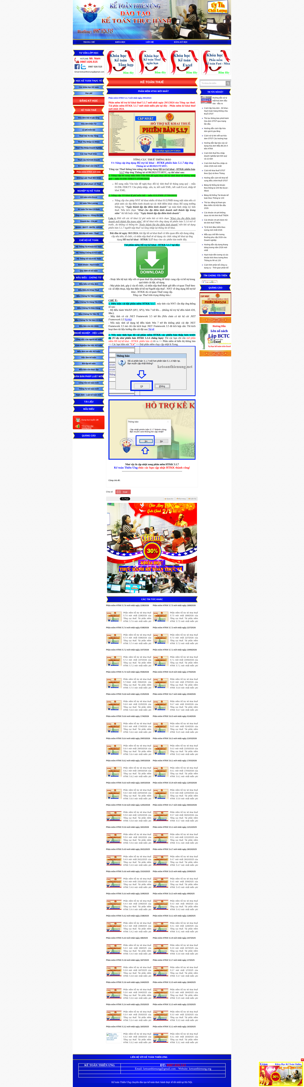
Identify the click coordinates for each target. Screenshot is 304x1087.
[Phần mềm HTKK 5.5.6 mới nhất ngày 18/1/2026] (114, 838)
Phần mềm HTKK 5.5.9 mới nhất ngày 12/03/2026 (175, 783)
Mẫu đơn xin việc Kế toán (88, 351)
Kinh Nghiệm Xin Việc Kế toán (88, 345)
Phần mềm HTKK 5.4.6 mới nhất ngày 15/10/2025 (128, 871)
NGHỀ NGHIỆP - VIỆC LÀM (89, 333)
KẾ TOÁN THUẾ (88, 110)
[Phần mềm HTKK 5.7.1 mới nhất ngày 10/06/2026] (161, 661)
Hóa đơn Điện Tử (88, 124)
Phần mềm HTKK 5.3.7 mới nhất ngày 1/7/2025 (174, 960)
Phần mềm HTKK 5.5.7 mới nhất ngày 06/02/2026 (175, 805)
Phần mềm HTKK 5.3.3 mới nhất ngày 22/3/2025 (174, 1004)
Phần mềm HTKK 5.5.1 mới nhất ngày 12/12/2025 (175, 827)
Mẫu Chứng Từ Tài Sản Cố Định (89, 320)
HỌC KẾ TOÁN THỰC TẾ (89, 80)
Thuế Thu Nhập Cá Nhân (89, 142)
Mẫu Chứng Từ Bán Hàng (88, 308)
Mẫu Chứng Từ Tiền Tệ (89, 314)
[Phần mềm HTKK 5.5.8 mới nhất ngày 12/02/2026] (114, 816)
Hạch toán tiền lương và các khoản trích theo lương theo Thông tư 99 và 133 (216, 258)
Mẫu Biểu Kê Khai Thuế (88, 290)
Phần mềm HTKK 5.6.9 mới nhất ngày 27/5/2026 (174, 672)
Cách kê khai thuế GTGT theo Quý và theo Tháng (214, 171)
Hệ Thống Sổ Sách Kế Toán (89, 259)
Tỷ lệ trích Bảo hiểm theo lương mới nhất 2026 (214, 228)
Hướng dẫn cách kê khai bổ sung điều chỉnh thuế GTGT (216, 179)
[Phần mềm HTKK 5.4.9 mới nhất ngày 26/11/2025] (114, 860)
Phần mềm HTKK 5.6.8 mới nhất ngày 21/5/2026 (127, 694)
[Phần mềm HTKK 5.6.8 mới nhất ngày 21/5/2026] (114, 705)
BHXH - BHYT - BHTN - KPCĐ (89, 227)
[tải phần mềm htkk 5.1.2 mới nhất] (152, 277)
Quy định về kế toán (89, 271)
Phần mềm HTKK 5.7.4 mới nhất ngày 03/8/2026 (127, 628)
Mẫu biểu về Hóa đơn (88, 284)
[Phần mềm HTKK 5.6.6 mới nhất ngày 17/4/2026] (114, 727)
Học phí (88, 93)
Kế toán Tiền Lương (89, 203)
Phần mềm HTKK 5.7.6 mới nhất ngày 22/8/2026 (127, 605)
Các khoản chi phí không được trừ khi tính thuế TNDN (216, 214)
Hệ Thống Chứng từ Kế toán (88, 253)
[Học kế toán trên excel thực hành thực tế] (184, 74)
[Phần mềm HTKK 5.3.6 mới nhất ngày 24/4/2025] (114, 993)
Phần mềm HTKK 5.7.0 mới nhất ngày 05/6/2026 (127, 672)
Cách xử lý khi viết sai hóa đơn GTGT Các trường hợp (215, 137)
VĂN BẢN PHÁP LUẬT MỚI (89, 376)
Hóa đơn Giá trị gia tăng (88, 118)
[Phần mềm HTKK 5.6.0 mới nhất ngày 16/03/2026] (114, 794)
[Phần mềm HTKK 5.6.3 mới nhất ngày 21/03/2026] (161, 749)
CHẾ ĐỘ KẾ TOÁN (88, 240)
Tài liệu (88, 401)
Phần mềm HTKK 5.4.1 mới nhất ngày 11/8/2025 (174, 916)
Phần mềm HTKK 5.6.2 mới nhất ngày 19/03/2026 (128, 761)
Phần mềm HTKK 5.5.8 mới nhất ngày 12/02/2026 (128, 805)
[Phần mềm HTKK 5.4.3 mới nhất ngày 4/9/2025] (161, 905)
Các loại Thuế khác (88, 154)
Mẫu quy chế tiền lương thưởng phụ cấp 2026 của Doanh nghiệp (215, 237)
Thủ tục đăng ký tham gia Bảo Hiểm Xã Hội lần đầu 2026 (215, 205)
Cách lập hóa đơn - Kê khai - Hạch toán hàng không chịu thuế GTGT (216, 111)
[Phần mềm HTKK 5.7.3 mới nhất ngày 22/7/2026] (161, 639)
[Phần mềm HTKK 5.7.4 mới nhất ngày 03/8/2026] (114, 639)
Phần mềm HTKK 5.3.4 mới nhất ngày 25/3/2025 (127, 1004)
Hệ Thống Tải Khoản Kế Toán (89, 247)
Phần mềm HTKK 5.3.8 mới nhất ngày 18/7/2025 (127, 960)
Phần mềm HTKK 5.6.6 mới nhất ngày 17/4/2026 (127, 716)
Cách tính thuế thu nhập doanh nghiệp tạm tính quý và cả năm (215, 156)
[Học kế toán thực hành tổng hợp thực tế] (120, 74)
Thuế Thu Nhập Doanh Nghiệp (88, 148)
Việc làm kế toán (88, 357)
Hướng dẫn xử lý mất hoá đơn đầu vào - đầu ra (219, 101)
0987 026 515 (95, 66)
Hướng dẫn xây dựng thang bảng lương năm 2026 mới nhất (216, 247)
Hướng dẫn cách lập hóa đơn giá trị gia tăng (215, 129)
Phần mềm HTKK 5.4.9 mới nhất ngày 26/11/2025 (128, 849)
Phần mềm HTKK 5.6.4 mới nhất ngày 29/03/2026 (128, 738)
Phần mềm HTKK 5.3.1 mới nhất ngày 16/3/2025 (174, 1027)
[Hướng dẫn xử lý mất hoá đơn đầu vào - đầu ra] (206, 100)
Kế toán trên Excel (88, 197)
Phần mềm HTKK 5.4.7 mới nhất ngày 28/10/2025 (175, 849)
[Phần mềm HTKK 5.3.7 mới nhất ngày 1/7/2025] (161, 971)
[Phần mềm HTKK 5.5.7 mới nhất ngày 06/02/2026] (161, 816)
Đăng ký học (89, 100)
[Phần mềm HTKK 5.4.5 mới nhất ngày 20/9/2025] (161, 882)
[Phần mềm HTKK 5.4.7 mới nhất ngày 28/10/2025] (161, 860)
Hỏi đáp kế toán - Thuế (89, 233)
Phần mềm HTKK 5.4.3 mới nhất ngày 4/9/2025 (174, 894)
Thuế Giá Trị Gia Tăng (88, 136)
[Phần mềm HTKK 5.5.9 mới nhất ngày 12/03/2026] (161, 794)
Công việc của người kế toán (89, 339)
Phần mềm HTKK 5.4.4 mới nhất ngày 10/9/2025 (127, 894)
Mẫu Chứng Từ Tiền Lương (88, 296)
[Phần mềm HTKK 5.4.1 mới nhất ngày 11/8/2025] (161, 927)
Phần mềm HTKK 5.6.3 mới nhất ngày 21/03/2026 (175, 738)
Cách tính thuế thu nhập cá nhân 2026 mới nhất (215, 164)
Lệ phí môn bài (88, 130)
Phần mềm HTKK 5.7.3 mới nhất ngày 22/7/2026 (174, 628)
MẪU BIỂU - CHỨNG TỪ (88, 277)
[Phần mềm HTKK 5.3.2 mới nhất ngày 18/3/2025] (114, 1038)
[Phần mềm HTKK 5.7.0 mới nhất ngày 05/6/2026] (114, 683)
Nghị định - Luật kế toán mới (88, 395)
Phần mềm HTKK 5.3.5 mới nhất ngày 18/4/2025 (174, 982)
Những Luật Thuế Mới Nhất (89, 178)
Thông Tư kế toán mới (89, 389)
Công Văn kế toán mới (89, 383)
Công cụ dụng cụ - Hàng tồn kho (88, 215)
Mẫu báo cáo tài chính (88, 326)
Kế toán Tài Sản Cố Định (89, 209)
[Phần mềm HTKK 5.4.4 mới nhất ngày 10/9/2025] (114, 905)
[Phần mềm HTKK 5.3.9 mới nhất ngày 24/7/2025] (161, 949)
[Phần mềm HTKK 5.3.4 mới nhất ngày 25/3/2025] (114, 1015)
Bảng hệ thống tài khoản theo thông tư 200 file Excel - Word (216, 188)
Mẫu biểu (88, 409)
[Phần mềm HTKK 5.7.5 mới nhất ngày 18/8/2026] (161, 616)
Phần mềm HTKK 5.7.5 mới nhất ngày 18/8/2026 (174, 605)
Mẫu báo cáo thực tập (88, 369)
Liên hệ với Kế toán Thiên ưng (148, 1057)
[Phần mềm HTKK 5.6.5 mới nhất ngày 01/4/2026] (161, 727)
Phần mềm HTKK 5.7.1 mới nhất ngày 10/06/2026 (175, 650)
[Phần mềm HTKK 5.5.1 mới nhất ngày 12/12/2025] (161, 838)
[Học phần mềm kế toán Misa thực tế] (216, 74)
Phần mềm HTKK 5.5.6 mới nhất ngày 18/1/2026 (127, 827)
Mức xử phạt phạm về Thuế (88, 184)
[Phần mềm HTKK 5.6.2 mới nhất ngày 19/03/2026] (114, 772)
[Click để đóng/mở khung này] (302, 1059)
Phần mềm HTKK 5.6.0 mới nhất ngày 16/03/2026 (128, 783)
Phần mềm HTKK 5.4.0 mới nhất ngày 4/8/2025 (127, 938)
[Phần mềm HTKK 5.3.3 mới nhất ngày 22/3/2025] (161, 1015)
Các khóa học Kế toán (89, 87)
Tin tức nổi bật (215, 92)
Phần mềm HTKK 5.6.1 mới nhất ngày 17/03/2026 (175, 761)
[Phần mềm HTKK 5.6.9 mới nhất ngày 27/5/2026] (161, 683)
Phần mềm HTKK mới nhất (89, 172)
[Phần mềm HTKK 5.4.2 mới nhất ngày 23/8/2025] (114, 927)
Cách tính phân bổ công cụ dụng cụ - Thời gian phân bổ (216, 266)
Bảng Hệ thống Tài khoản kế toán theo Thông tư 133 (216, 196)
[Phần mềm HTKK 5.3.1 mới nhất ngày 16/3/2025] (161, 1038)
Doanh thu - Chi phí (88, 221)
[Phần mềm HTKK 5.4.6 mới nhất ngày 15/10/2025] (114, 882)
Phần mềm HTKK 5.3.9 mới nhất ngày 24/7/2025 (174, 938)
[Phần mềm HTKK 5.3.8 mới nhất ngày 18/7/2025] (114, 971)
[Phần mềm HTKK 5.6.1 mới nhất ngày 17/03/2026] (161, 772)
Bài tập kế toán (88, 363)
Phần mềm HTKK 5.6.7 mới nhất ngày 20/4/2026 (174, 694)
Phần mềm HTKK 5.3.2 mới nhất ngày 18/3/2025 (127, 1027)
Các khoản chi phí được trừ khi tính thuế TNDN (216, 221)
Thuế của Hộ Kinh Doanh (89, 160)
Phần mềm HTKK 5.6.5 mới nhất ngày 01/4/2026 (174, 716)
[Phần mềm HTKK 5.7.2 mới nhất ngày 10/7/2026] (114, 661)
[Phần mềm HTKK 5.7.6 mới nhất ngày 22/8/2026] (114, 616)
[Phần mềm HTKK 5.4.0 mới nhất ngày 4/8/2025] (114, 949)
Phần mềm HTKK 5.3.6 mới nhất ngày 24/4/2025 (127, 982)
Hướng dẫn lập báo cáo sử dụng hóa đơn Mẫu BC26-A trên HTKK (216, 146)
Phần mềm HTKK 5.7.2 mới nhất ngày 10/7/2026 (127, 650)
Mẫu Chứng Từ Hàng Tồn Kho (88, 302)
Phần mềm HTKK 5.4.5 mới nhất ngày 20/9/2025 (174, 871)
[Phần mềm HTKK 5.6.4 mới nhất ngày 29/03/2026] (114, 749)
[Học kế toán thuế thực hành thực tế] (152, 74)
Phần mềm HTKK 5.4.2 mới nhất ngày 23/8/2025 (127, 916)
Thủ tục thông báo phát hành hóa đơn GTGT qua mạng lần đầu (216, 121)
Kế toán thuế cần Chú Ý (88, 166)
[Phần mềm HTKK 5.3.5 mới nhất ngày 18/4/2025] (161, 993)
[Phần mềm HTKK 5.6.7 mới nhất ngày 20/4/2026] (161, 705)
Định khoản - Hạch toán (88, 265)
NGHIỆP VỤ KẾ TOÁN (88, 191)
